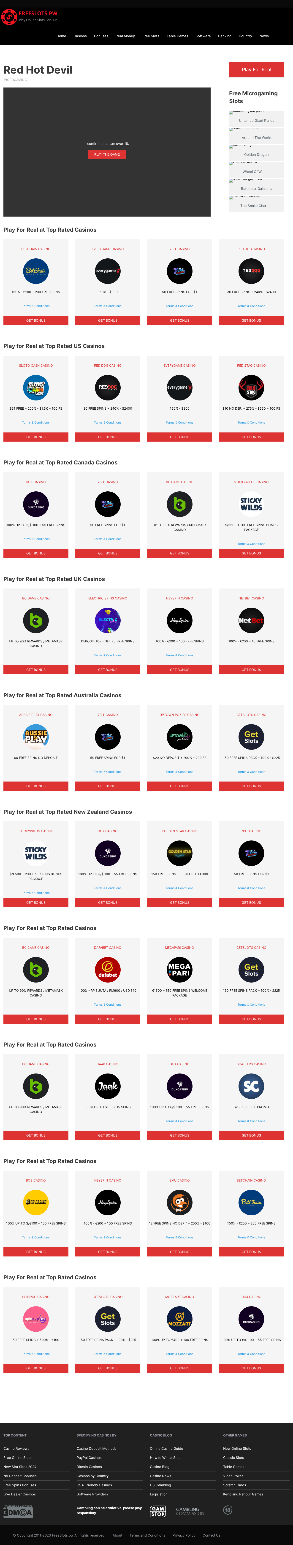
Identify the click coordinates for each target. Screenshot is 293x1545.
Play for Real (256, 69)
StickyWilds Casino (251, 482)
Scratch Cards (234, 1485)
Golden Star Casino (179, 831)
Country (245, 36)
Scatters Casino (251, 1064)
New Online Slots (237, 1448)
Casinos (80, 36)
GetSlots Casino (251, 715)
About (117, 1535)
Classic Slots (233, 1457)
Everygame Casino (108, 249)
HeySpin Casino (179, 598)
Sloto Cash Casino (36, 365)
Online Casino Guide (166, 1448)
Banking (224, 36)
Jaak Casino (107, 1064)
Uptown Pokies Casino (180, 715)
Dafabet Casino (107, 947)
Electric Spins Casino (107, 598)
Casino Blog (159, 1466)
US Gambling (160, 1485)
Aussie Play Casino (36, 715)
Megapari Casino (179, 947)
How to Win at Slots (166, 1457)
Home (61, 36)
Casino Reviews (16, 1448)
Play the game (107, 154)
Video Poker (233, 1475)
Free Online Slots (17, 1457)
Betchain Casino (36, 249)
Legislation (159, 1494)
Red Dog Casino (251, 249)
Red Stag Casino (251, 365)
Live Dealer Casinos (19, 1494)
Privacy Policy (184, 1535)
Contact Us (211, 1535)
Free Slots (150, 36)
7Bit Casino (180, 249)
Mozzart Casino (179, 1297)
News (264, 36)
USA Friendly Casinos (94, 1485)
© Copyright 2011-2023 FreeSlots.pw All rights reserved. (59, 1535)
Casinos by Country (93, 1475)
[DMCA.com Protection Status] (18, 1511)
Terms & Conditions (36, 306)
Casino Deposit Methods (97, 1448)
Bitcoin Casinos (89, 1466)
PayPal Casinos (89, 1457)
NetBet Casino (251, 598)
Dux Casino (36, 482)
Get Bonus (36, 320)
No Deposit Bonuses (20, 1475)
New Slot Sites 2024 (20, 1466)
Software (203, 36)
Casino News (160, 1475)
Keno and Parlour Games (243, 1494)
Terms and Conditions (147, 1535)
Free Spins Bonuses (19, 1485)
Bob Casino (36, 1180)
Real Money (125, 36)
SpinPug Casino (36, 1297)
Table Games (177, 36)
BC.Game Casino (179, 482)
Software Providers (92, 1494)
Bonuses (101, 36)
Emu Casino (180, 1180)
